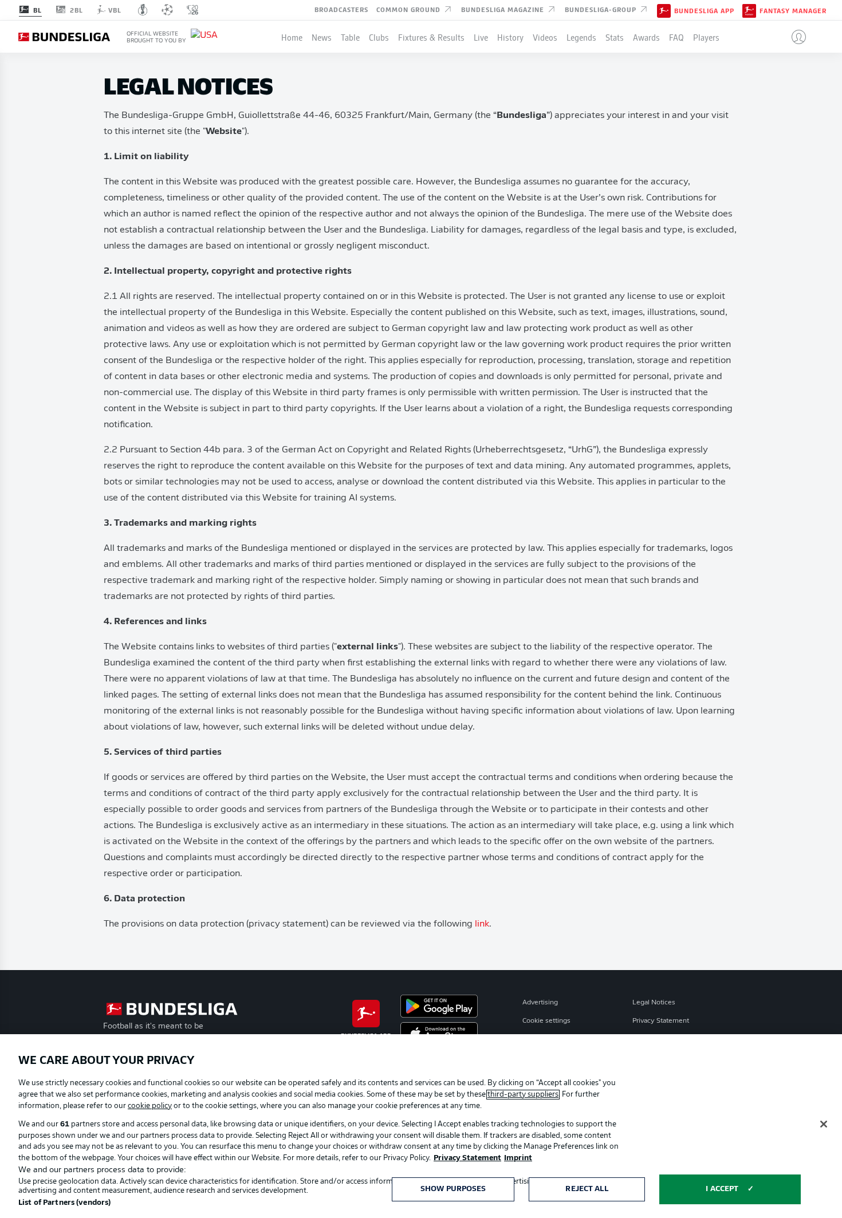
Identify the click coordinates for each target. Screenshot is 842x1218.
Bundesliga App (704, 10)
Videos (545, 36)
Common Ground (409, 9)
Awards (646, 36)
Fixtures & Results (431, 36)
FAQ (676, 36)
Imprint (518, 1158)
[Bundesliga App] (664, 9)
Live (481, 36)
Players (706, 36)
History (510, 36)
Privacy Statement (660, 1021)
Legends (581, 36)
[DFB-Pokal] (143, 9)
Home (291, 36)
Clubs (379, 36)
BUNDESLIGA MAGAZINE (503, 9)
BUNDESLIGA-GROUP (602, 9)
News (322, 36)
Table (350, 36)
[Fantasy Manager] (749, 9)
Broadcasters (341, 9)
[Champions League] (167, 9)
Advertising (540, 1002)
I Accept (722, 1189)
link (482, 924)
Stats (614, 36)
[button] (794, 37)
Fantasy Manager (793, 10)
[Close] (823, 1124)
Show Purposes (453, 1189)
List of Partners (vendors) (64, 1203)
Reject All (586, 1189)
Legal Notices (653, 1002)
